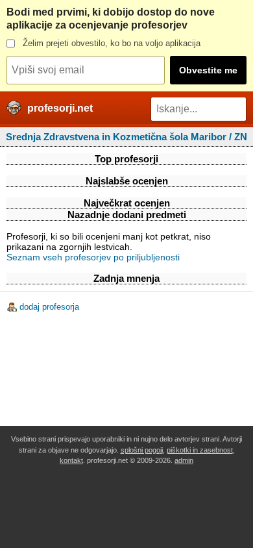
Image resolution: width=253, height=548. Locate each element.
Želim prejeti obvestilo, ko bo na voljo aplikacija (111, 43)
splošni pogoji (142, 450)
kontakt (71, 460)
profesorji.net (60, 108)
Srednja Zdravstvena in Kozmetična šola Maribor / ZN (126, 136)
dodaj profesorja (49, 307)
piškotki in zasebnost (200, 450)
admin (184, 460)
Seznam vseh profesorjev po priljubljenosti (93, 257)
